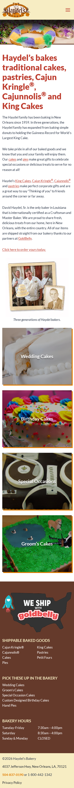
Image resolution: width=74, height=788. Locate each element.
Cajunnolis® (10, 652)
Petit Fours (44, 657)
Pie (4, 663)
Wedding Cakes (13, 685)
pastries (13, 186)
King (18, 181)
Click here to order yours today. (24, 250)
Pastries (42, 652)
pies (25, 159)
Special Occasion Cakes (18, 695)
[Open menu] (66, 10)
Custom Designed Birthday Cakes (25, 700)
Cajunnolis (62, 181)
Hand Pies (9, 705)
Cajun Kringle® (13, 647)
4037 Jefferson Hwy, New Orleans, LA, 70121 (34, 767)
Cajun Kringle (42, 181)
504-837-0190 (13, 775)
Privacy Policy (12, 783)
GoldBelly (25, 238)
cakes (12, 159)
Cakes (26, 181)
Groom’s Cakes (12, 690)
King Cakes (45, 647)
